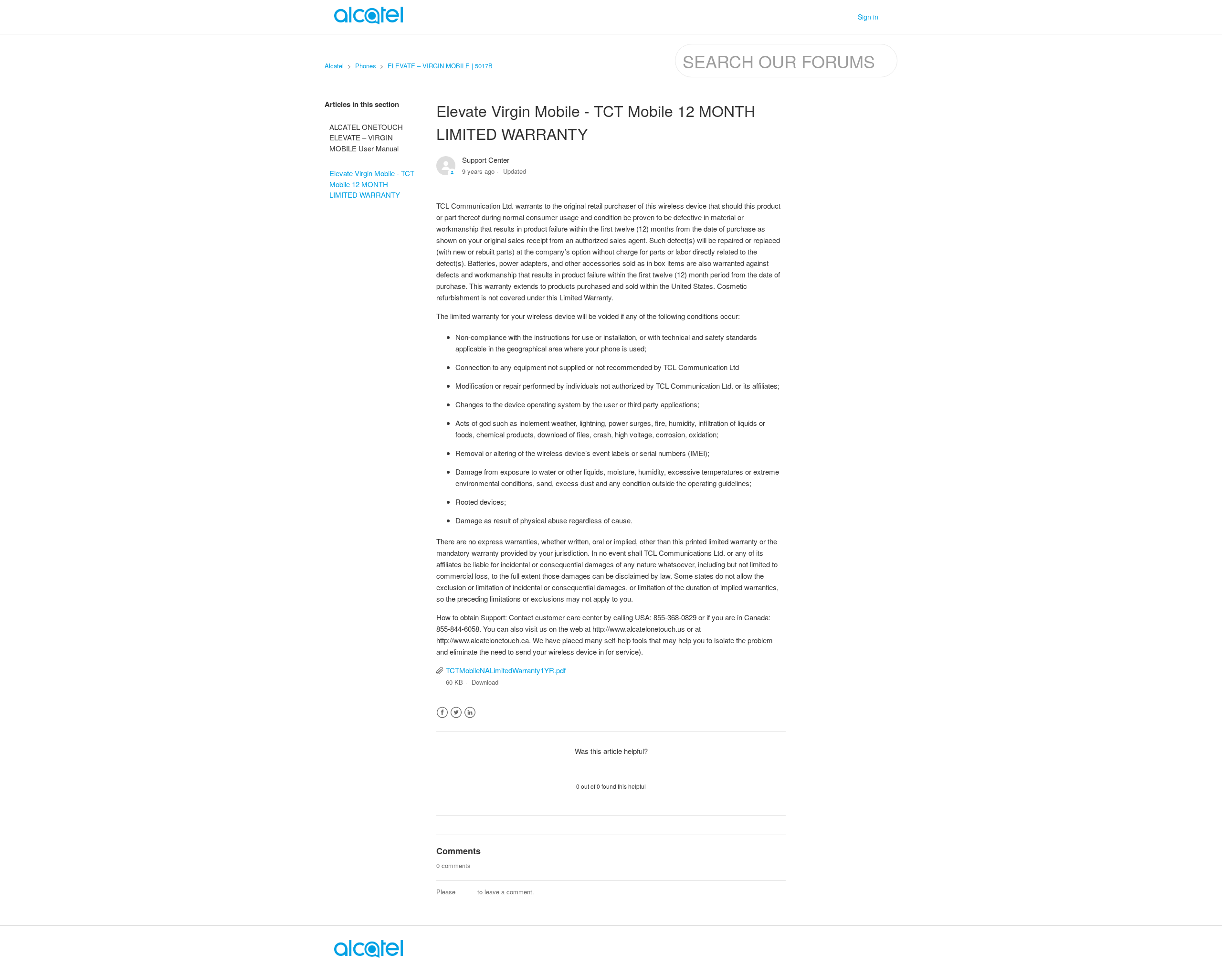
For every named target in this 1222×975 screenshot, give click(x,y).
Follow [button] (767, 162)
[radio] (586, 768)
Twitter (456, 713)
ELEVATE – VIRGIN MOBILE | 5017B (440, 65)
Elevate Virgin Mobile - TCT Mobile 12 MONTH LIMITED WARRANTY (371, 184)
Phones (365, 65)
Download (485, 682)
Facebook (442, 713)
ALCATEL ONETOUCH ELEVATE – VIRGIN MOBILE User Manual (366, 137)
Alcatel (334, 65)
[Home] (368, 955)
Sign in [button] (868, 16)
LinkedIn (470, 713)
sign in (466, 891)
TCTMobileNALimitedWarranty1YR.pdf (506, 670)
